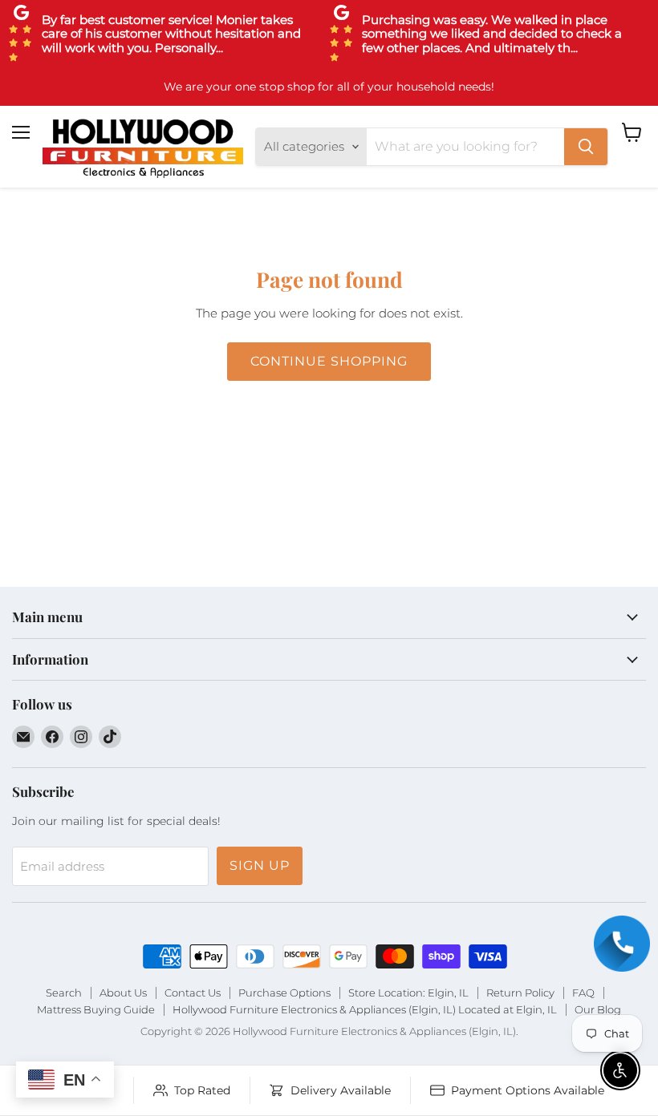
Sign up (259, 865)
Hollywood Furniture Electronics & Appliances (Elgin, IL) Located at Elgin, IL (365, 1009)
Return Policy (520, 992)
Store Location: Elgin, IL (408, 992)
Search (64, 992)
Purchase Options (284, 992)
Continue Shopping (328, 361)
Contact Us (192, 992)
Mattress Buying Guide (96, 1009)
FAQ (583, 992)
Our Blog (598, 1009)
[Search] (585, 146)
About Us (123, 992)
